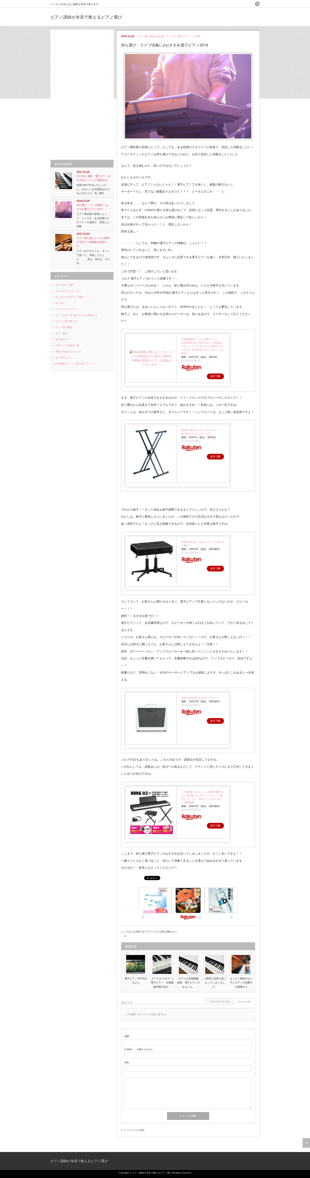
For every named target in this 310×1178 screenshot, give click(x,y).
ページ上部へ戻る (306, 1143)
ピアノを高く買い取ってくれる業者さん (76, 315)
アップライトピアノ (66, 309)
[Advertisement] (82, 93)
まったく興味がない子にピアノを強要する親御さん (241, 982)
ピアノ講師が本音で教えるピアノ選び (86, 17)
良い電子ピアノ (181, 36)
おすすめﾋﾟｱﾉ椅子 (65, 285)
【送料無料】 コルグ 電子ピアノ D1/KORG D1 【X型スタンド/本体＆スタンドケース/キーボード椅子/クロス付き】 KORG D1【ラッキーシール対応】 (202, 346)
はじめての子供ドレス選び (70, 297)
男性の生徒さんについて (68, 351)
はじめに (60, 303)
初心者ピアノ (163, 36)
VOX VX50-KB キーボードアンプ (199, 698)
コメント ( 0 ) (244, 1001)
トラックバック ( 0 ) (219, 1001)
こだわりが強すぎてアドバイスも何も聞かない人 (150, 933)
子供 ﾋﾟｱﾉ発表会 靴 (67, 345)
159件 (197, 36)
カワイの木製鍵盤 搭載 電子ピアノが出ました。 (189, 982)
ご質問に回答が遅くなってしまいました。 (215, 982)
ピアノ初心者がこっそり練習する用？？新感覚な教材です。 (93, 242)
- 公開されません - (139, 1049)
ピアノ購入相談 (146, 36)
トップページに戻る (134, 1130)
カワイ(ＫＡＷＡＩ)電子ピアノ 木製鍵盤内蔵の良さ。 (162, 982)
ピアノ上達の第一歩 (66, 321)
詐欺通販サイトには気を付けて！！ (74, 363)
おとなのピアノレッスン (68, 291)
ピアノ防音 (61, 333)
